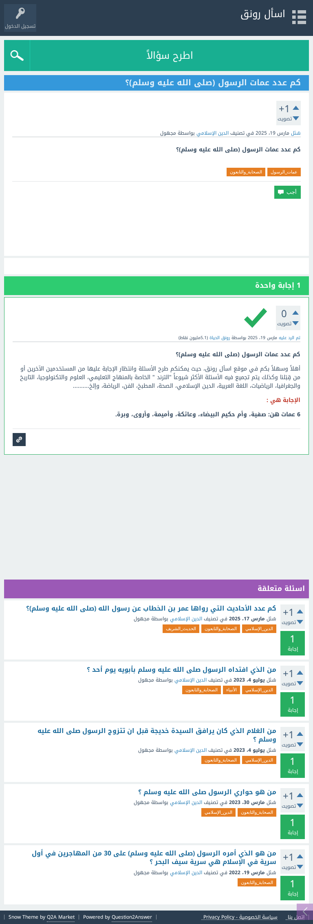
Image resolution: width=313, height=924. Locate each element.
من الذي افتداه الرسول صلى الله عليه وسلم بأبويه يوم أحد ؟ (181, 670)
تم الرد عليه (289, 338)
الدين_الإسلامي (259, 628)
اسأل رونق (262, 13)
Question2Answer (132, 917)
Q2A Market (61, 917)
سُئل (296, 133)
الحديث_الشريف (181, 628)
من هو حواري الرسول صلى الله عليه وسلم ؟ (207, 792)
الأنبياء (231, 689)
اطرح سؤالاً (169, 55)
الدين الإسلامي (212, 133)
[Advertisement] (156, 227)
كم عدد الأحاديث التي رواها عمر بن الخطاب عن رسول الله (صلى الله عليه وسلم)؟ (151, 608)
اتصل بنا (296, 917)
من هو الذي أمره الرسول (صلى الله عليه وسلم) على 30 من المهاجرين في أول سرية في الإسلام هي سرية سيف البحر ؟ (154, 857)
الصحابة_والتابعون (246, 171)
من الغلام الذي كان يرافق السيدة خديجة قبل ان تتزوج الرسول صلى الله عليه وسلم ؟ (156, 735)
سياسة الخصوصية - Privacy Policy (240, 917)
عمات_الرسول (284, 171)
